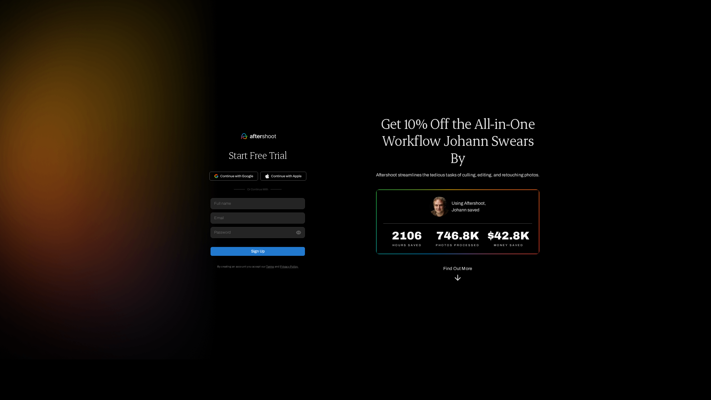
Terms (270, 266)
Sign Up (258, 251)
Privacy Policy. (289, 266)
